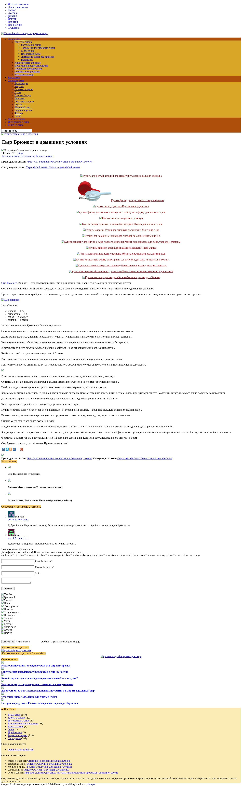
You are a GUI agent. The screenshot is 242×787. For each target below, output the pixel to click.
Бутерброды (21, 83)
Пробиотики (15, 24)
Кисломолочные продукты (23, 723)
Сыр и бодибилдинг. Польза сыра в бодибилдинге (53, 167)
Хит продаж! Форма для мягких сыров (140, 224)
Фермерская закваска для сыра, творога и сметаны (152, 241)
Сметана (12, 13)
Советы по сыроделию (27, 71)
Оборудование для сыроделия (31, 65)
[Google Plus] (21, 449)
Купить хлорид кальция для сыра (143, 175)
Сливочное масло (18, 7)
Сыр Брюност (9, 283)
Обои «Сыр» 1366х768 (20, 749)
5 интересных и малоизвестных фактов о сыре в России (34, 671)
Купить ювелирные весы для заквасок (144, 253)
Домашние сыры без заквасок (37, 56)
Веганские (27, 59)
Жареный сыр (22, 107)
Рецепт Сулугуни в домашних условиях (49, 763)
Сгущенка (13, 27)
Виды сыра (14, 77)
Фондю (18, 113)
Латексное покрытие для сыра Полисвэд (143, 265)
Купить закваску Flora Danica (139, 247)
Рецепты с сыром (17, 735)
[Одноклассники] (10, 449)
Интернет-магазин (18, 4)
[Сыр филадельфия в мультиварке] (9, 467)
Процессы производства (28, 68)
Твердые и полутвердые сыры (38, 47)
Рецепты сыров (23, 42)
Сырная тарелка (23, 110)
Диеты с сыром (16, 119)
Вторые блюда (22, 95)
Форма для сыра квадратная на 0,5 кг (148, 259)
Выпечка (19, 98)
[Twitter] (7, 449)
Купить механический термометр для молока (147, 271)
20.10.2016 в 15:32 (18, 519)
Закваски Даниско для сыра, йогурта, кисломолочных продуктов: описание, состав (71, 772)
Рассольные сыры (31, 44)
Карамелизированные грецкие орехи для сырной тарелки (35, 665)
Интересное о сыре (18, 122)
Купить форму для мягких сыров (147, 212)
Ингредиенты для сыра (27, 62)
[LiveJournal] (17, 449)
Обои (11, 729)
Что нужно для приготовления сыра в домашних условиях (59, 161)
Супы (17, 92)
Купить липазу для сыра (135, 206)
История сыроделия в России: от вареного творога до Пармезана (40, 703)
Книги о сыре (15, 124)
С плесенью (27, 50)
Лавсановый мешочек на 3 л (144, 235)
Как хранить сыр (23, 74)
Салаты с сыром (23, 89)
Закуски (19, 86)
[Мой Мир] (14, 449)
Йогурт (12, 18)
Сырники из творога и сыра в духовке (48, 760)
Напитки (13, 21)
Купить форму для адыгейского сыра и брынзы (137, 200)
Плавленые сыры (30, 53)
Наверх (91, 784)
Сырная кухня (16, 80)
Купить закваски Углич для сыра (140, 230)
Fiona (21, 153)
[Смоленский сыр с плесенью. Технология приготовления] (9, 480)
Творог (12, 10)
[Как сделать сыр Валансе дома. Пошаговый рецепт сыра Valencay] (9, 493)
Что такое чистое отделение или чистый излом (29, 696)
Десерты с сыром (24, 101)
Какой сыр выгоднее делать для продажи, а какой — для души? (39, 678)
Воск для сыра (135, 218)
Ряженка (12, 15)
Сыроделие (14, 39)
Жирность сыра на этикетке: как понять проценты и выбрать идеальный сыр (48, 690)
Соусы (18, 104)
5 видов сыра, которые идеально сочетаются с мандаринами (37, 684)
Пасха (17, 116)
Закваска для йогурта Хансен (143, 277)
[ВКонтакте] (3, 449)
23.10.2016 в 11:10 (18, 538)
